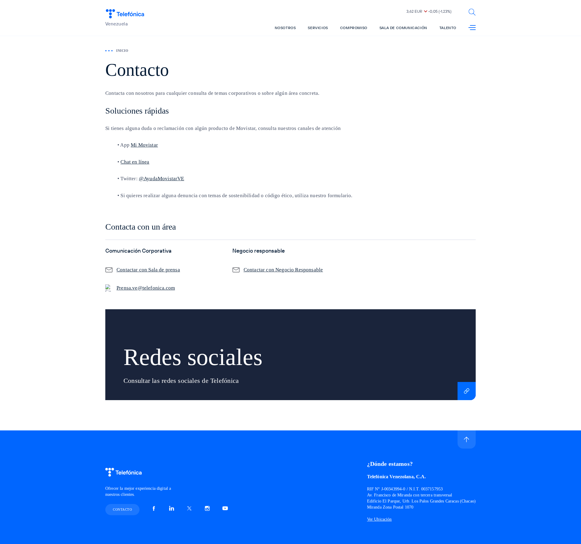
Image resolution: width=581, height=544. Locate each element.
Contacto (122, 509)
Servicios (318, 27)
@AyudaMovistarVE (161, 178)
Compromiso (353, 27)
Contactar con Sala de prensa (148, 270)
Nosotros (285, 27)
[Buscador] (472, 12)
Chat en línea (134, 162)
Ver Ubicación (379, 519)
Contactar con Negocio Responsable (283, 270)
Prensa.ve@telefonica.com (146, 288)
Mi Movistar (144, 145)
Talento (447, 27)
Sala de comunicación (403, 27)
